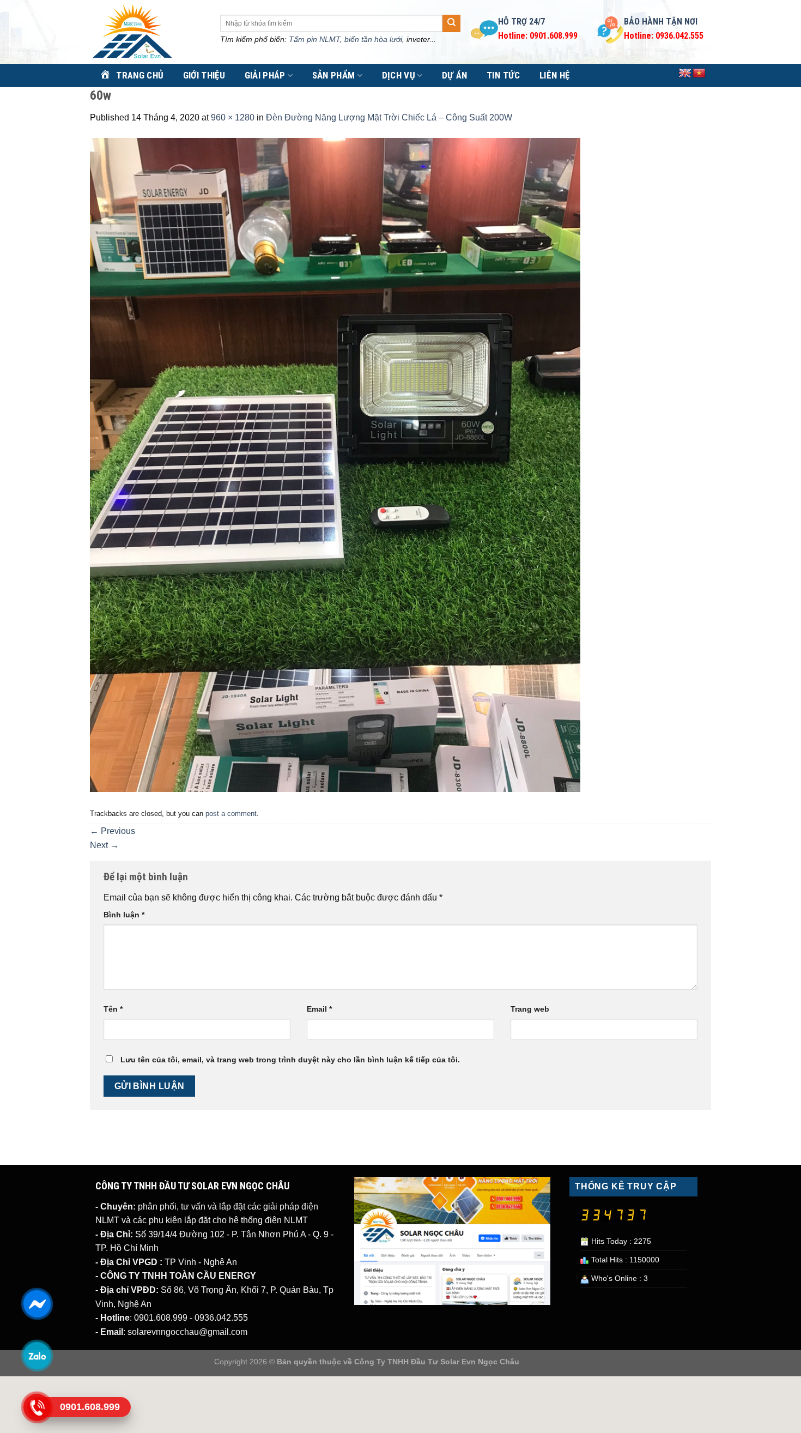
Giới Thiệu (204, 75)
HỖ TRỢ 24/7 (521, 21)
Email (319, 1009)
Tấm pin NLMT (314, 39)
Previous (112, 831)
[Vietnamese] (699, 73)
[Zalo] (36, 1355)
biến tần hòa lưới (373, 39)
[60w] (335, 464)
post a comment (231, 813)
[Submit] (451, 23)
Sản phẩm (333, 75)
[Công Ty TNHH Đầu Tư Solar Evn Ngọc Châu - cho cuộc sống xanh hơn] (147, 32)
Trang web (530, 1009)
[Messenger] (36, 1303)
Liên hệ (554, 75)
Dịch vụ (398, 75)
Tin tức (503, 75)
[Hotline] (36, 1407)
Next (104, 845)
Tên (113, 1009)
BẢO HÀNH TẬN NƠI (660, 21)
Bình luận (124, 914)
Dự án (455, 75)
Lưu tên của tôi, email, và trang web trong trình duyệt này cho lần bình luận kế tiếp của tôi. (290, 1059)
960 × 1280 (232, 117)
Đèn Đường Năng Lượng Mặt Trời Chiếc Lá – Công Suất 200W (389, 117)
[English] (684, 73)
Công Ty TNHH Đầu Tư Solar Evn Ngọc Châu (436, 1361)
